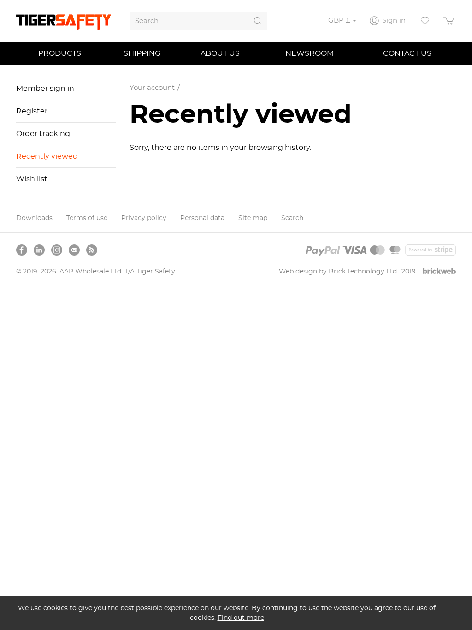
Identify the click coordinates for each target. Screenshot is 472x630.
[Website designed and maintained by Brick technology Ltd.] (439, 272)
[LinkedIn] (39, 250)
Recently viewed (47, 156)
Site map (252, 218)
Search (292, 218)
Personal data (202, 218)
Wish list (31, 179)
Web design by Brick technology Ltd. (338, 271)
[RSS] (91, 250)
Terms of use (86, 218)
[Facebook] (21, 250)
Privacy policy (143, 218)
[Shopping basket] (449, 20)
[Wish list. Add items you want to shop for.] (425, 20)
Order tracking (43, 133)
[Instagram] (56, 250)
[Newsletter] (74, 250)
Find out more (241, 617)
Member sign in (45, 88)
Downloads (34, 218)
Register (31, 111)
